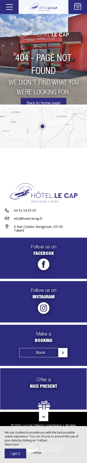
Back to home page (43, 102)
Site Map (70, 425)
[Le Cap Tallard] (43, 7)
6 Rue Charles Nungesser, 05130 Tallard (38, 228)
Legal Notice (54, 425)
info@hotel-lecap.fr (28, 218)
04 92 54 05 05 (25, 210)
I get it (15, 453)
